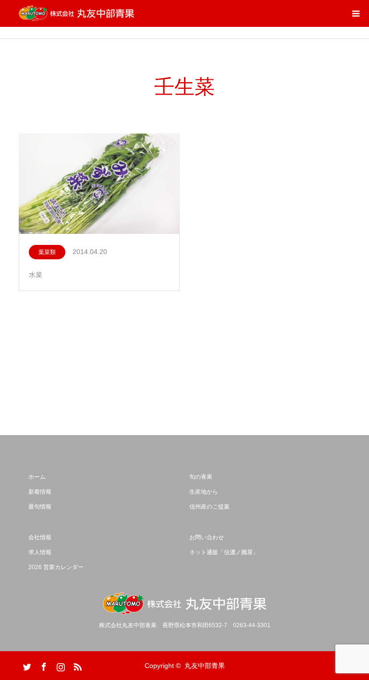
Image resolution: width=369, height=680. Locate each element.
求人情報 (39, 552)
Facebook (43, 665)
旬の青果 (200, 477)
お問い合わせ (206, 537)
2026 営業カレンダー (56, 567)
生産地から (203, 491)
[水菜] (99, 184)
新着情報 (39, 491)
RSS (76, 665)
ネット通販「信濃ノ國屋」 (223, 552)
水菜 (35, 275)
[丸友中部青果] (76, 13)
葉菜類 (47, 252)
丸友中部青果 (204, 665)
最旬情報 (39, 506)
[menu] (355, 13)
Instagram (59, 665)
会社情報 (39, 537)
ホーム (37, 477)
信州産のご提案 (209, 506)
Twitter (26, 665)
